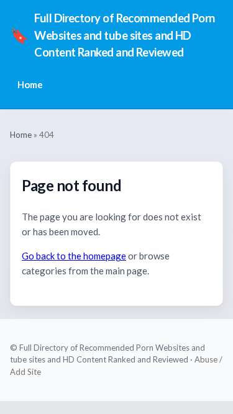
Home (30, 84)
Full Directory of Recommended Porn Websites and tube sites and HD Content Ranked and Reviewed (112, 35)
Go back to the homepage (74, 255)
